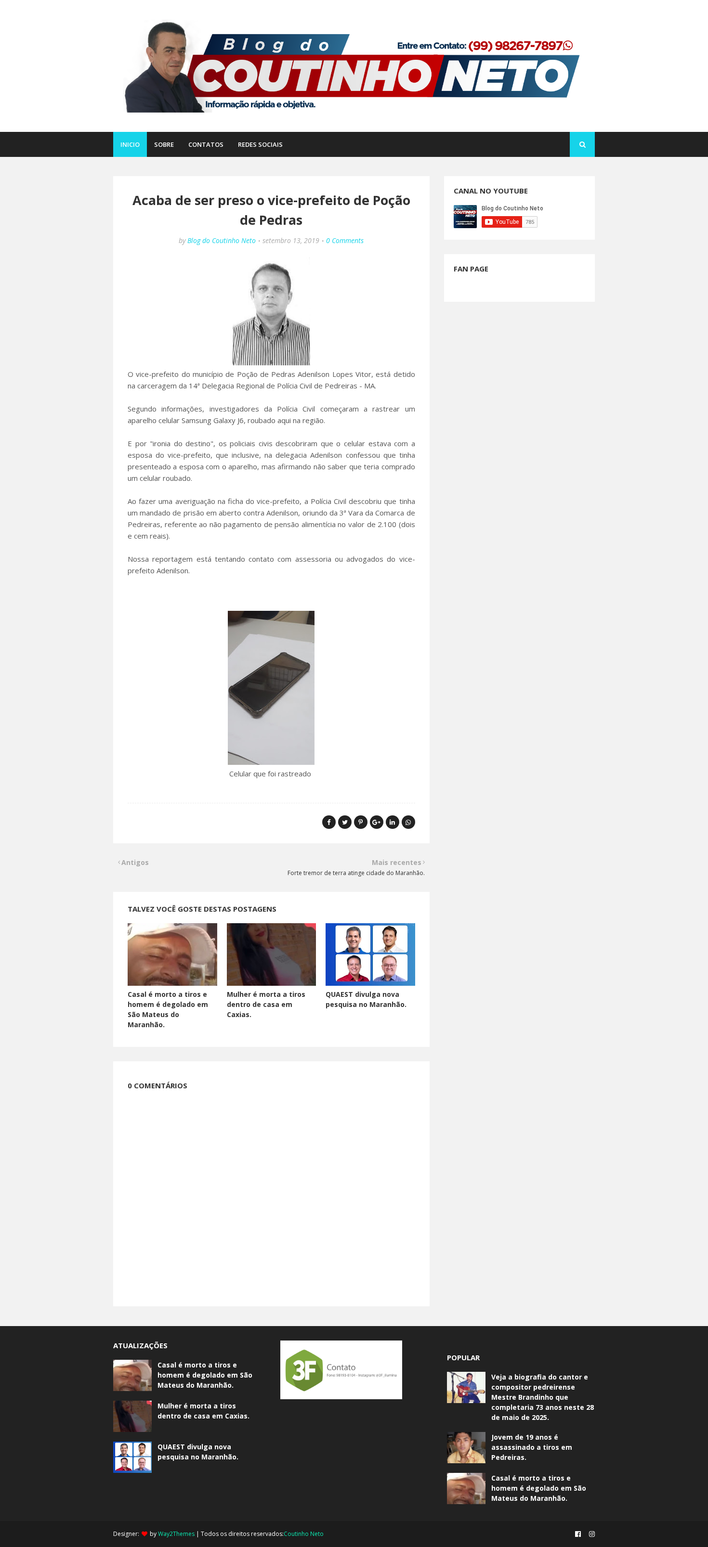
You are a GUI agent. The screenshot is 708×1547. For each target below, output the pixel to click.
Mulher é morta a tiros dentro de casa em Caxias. (266, 1004)
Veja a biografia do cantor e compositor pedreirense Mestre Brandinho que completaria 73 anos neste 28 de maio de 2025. (542, 1397)
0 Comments (345, 240)
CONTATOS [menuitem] (205, 144)
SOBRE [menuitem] (164, 144)
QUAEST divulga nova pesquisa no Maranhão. (197, 1451)
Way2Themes (176, 1534)
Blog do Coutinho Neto (221, 240)
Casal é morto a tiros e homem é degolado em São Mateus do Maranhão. (204, 1375)
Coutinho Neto (304, 1534)
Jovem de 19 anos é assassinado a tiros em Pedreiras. (531, 1447)
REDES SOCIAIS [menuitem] (260, 144)
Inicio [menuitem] (130, 144)
